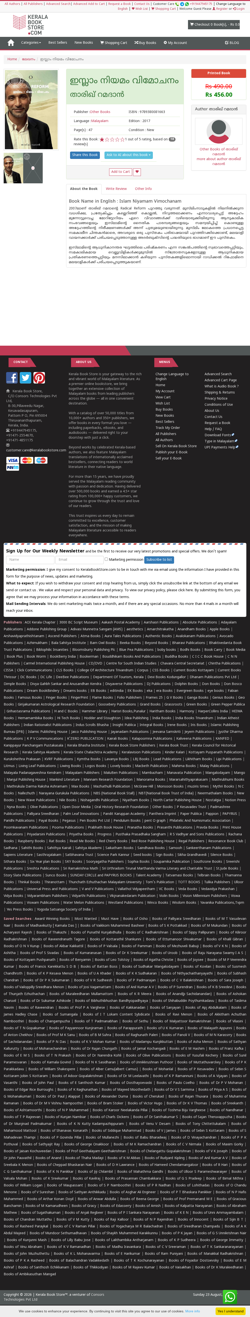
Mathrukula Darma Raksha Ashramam (37, 787)
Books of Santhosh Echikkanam (43, 1267)
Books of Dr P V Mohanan (221, 1083)
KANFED (222, 739)
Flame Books (102, 698)
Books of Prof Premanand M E (187, 1199)
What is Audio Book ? (222, 386)
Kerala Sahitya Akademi (41, 752)
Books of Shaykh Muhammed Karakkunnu (124, 1233)
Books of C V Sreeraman (166, 1247)
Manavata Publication (184, 773)
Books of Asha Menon (195, 1042)
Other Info (143, 189)
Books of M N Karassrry (213, 1035)
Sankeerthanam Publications (208, 848)
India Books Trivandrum (194, 718)
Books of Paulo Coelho (175, 1083)
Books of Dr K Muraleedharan (219, 1267)
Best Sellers (57, 43)
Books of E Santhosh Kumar (81, 1083)
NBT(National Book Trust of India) (166, 793)
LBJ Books (141, 759)
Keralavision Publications (141, 752)
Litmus (9, 766)
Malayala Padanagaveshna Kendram (32, 773)
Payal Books (48, 821)
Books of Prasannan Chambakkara (133, 1179)
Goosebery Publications (117, 705)
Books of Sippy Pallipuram (194, 933)
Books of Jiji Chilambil (95, 1172)
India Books (161, 718)
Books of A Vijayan (212, 1076)
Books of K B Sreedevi (214, 987)
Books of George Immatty (221, 1240)
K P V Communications (45, 739)
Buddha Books (176, 657)
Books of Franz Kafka (226, 1049)
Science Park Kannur (113, 855)
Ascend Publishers (62, 636)
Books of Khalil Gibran (225, 939)
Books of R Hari (215, 1165)
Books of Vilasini (229, 1021)
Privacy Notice (216, 399)
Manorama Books (150, 780)
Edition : (139, 121)
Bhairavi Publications (188, 643)
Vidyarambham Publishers (47, 896)
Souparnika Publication (172, 862)
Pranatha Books (140, 828)
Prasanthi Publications (174, 828)
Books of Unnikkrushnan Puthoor (146, 1062)
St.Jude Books (227, 869)
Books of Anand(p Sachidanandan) (184, 994)
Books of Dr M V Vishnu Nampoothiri (53, 1103)
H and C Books (66, 711)
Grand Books (150, 705)
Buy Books (147, 43)
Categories (30, 43)
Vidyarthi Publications (89, 896)
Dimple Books (15, 684)
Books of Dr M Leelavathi (128, 1076)
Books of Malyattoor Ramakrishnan (182, 1021)
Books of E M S (17, 1056)
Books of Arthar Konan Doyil (50, 1199)
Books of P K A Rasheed (24, 1261)
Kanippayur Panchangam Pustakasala (33, 746)
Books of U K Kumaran (165, 1028)
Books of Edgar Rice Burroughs (28, 1090)
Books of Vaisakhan (175, 1267)
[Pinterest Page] (39, 383)
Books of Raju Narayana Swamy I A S (212, 953)
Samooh (175, 848)
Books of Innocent (193, 1220)
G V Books (175, 698)
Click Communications (34, 670)
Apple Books (220, 629)
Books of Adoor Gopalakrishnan (77, 1076)
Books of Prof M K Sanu (55, 1035)
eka (149, 691)
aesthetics (134, 629)
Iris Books (199, 725)
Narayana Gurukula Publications (64, 793)
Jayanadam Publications (130, 732)
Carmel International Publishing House (54, 664)
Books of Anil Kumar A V (134, 987)
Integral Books (151, 725)
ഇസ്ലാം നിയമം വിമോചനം (124, 81)
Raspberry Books (31, 841)
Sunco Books (55, 875)
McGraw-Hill (143, 787)
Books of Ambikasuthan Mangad (30, 1274)
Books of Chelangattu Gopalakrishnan (160, 1151)
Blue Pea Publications (136, 650)
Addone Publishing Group (47, 629)
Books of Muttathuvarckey (198, 1062)
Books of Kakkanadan (127, 1008)
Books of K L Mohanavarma (77, 1254)
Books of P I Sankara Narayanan (133, 1213)
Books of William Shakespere (51, 1069)
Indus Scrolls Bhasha (92, 725)
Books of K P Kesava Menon (50, 974)
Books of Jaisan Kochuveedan (27, 1151)
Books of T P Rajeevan (22, 1117)
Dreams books (75, 691)
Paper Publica (191, 814)
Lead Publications (167, 759)
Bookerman (89, 657)
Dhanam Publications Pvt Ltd (213, 677)
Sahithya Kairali (59, 848)
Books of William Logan (23, 1185)
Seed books (142, 855)
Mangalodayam (217, 773)
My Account (177, 43)
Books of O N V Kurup (21, 946)
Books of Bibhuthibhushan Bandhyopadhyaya (111, 1001)
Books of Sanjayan (165, 1008)
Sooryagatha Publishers (105, 862)
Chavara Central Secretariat (182, 664)
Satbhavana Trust (79, 855)
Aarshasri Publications (161, 623)
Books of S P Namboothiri (109, 1185)
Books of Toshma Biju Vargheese (179, 1110)
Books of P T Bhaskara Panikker (185, 1192)
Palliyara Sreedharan (43, 814)
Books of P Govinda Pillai (60, 1138)
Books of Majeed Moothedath (126, 1090)
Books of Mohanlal (157, 1069)
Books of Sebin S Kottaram (202, 1131)
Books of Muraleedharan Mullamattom (81, 994)
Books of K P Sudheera (177, 1240)
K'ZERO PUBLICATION (85, 739)
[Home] (11, 43)
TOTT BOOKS (189, 882)
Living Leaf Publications (37, 766)
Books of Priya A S (213, 1090)
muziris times (198, 787)
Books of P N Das (51, 1042)
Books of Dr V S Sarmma (174, 1090)
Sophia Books (139, 862)
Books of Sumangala (60, 1015)
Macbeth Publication (151, 766)
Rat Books (57, 841)
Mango (239, 773)
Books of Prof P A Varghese (82, 1008)
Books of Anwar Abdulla (97, 1199)
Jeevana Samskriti (167, 732)
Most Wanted (85, 919)
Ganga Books (197, 698)
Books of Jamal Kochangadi (143, 1049)
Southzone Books (208, 862)
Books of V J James (160, 1131)
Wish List (141, 9)
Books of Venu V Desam (149, 1124)
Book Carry (213, 650)
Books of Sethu (135, 1021)
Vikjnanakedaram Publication (132, 896)
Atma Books (91, 636)
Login (240, 9)
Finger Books (56, 698)
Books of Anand (48, 1158)
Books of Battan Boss (99, 967)
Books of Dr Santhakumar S (155, 1117)
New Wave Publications (36, 800)
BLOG (234, 43)
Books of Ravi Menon (173, 1015)
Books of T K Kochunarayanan (139, 1261)
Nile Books (67, 800)
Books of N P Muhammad (67, 1110)
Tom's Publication (160, 882)
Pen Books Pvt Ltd (95, 821)
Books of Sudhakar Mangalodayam (150, 967)
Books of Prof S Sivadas (39, 953)
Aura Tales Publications (122, 636)
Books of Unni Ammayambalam (218, 1213)
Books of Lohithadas (193, 1185)
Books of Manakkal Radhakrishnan (215, 1254)
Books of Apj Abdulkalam (206, 1008)
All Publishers (33, 4)
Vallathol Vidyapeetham (136, 889)
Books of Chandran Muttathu (28, 1220)
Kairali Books (117, 739)
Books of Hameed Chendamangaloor (168, 1165)
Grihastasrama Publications (28, 711)
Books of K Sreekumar (49, 1179)
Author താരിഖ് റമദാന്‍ (216, 109)
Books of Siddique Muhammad (116, 1131)
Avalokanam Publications (196, 636)
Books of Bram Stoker (105, 1103)
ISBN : (147, 112)
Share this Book (85, 155)
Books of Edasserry (115, 1206)
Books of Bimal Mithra (224, 1179)
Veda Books (187, 889)
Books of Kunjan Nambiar (65, 1117)
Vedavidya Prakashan (218, 889)
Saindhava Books (151, 848)
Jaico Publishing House (89, 732)
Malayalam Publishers (82, 773)
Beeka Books (130, 643)
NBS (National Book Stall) (114, 793)
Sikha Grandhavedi (192, 855)
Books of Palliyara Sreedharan (176, 919)
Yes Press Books (20, 910)
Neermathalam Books (215, 793)
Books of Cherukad (148, 1097)
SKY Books (73, 862)
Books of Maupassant (65, 1185)
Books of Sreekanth (227, 1103)
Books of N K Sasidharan (95, 1062)
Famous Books (30, 698)
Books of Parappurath (125, 1028)
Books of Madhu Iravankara (118, 1247)
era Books (164, 691)
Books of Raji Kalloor (111, 1220)
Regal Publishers (191, 841)
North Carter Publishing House (177, 800)
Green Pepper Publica (228, 705)
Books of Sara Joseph (225, 980)
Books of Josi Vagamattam (89, 987)
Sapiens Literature (18, 855)
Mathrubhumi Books (228, 780)
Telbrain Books (209, 875)
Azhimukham (37, 643)
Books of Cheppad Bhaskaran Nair (64, 1165)
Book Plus (15, 657)
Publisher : (92, 112)
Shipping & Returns (220, 393)
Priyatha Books (81, 834)
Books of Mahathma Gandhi (140, 1172)
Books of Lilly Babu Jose (71, 1240)
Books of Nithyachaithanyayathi (187, 974)
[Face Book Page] (12, 383)
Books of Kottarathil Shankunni (115, 939)
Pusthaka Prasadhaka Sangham (140, 834)
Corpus (142, 670)
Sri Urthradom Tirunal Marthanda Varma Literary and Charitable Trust (157, 869)
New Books (83, 43)
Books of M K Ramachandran (138, 1144)
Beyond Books (156, 643)
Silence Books (221, 855)
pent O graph (155, 821)
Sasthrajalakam (49, 855)
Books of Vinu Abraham (23, 1247)
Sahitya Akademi (88, 848)
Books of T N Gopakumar (24, 1028)
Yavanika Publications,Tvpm (222, 903)
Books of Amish (148, 1206)
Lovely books (120, 766)
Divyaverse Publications (124, 684)
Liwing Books (70, 766)
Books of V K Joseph (211, 1151)
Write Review (116, 189)
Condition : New (141, 130)
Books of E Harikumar (122, 1254)
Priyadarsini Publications (46, 834)
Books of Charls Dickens (109, 1117)
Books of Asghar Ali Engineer (133, 1192)
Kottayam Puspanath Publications (215, 752)
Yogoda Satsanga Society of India (64, 910)
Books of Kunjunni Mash (27, 1240)
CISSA (8, 670)
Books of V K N (215, 946)
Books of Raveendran (36, 1008)
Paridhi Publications (19, 821)
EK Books (135, 691)
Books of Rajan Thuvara (188, 1097)
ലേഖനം (28, 59)
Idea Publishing (136, 718)
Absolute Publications (200, 623)
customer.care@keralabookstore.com (36, 450)
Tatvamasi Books (179, 875)
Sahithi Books (32, 848)
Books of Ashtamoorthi (23, 1110)
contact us (28, 590)
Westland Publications (126, 903)
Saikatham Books (119, 848)
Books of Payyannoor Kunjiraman (76, 1028)
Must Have (110, 919)
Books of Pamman (137, 946)
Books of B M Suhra (95, 1035)
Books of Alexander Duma (106, 1097)
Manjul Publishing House (26, 780)
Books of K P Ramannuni (173, 1076)
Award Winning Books (52, 919)
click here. (186, 590)
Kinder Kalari (175, 752)
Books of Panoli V (176, 1035)
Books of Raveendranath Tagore (58, 939)
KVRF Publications (58, 759)
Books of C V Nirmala (183, 1144)
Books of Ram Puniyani (164, 1254)
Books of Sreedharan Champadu (193, 1226)
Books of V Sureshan (37, 1192)
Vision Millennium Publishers (205, 896)
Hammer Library (94, 711)
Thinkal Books (29, 882)
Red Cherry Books (113, 841)
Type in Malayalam (219, 441)
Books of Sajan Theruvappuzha (207, 1117)
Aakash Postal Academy (121, 623)
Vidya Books (13, 896)
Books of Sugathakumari (41, 1213)
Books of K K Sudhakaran (136, 974)
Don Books (211, 684)
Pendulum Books (127, 821)
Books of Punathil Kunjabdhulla (96, 933)
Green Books (196, 705)
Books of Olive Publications (148, 1056)
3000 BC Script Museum (78, 623)
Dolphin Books (186, 684)
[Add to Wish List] (137, 172)
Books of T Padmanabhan (95, 1021)
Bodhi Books (190, 650)
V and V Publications (98, 889)
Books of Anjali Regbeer (84, 1213)
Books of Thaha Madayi (84, 1158)
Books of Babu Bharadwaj (145, 1138)
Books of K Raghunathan (77, 1090)
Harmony (186, 711)
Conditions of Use (219, 405)
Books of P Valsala (102, 946)
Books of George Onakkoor (86, 1144)
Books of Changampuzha (49, 1021)
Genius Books (223, 698)
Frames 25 (154, 698)
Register (221, 9)
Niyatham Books (135, 800)
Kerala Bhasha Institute (86, 746)
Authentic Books (158, 636)
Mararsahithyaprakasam (188, 780)
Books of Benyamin (75, 960)
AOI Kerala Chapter (40, 623)
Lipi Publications (229, 759)
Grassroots (173, 705)
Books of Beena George (139, 1199)
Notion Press (235, 800)
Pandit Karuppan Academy (124, 814)
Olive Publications (44, 807)
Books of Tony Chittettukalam (201, 1124)
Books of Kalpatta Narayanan (188, 1206)
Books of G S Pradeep (184, 1179)
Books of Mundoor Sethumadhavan (58, 1233)
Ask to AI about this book (128, 155)
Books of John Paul (38, 1083)
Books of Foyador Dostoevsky (194, 1261)
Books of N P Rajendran (153, 1220)
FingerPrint (79, 698)
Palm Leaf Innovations (81, 814)
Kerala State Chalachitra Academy (90, 752)
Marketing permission (125, 560)
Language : (91, 121)
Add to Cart (120, 172)
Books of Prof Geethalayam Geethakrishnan (90, 1151)
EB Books (98, 691)
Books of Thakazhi (51, 933)
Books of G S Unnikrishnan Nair (221, 1233)
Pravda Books (207, 828)
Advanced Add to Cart (89, 4)
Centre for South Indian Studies (131, 664)
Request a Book (119, 4)
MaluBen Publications (121, 773)
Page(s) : (83, 130)
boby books (166, 650)
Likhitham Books (198, 759)
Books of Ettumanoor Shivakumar (174, 939)
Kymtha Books (89, 759)
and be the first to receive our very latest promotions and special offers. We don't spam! (116, 551)
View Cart (163, 397)
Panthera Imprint (162, 814)
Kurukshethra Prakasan (22, 759)
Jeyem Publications (200, 732)
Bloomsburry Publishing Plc (93, 650)
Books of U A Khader (94, 974)
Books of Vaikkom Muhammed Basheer (112, 926)
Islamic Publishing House (47, 732)
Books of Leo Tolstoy (112, 960)
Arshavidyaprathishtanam (24, 636)
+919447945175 (201, 4)
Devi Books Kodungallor (166, 677)
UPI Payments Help (220, 448)
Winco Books (157, 903)
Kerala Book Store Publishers (132, 746)
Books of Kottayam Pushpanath (29, 960)
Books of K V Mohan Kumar (92, 1042)
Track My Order (168, 428)
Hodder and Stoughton (102, 718)
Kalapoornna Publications (152, 739)
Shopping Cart (165, 9)
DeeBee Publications (72, 677)
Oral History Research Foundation (121, 807)
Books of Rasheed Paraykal (26, 1226)
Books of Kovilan (197, 967)
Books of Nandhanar (226, 1110)
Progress (104, 834)
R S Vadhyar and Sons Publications (197, 834)
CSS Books (161, 670)
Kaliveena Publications (194, 739)
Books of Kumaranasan (82, 953)
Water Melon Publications (83, 903)
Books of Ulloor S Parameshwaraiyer (197, 1172)
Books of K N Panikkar (54, 1172)
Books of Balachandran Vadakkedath (79, 1261)
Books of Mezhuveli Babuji (177, 946)
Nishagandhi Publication (99, 800)
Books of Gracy (84, 1206)
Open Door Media (76, 807)
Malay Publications (214, 766)
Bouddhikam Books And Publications (131, 657)
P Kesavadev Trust (191, 807)
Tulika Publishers (217, 882)
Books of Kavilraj (86, 1179)
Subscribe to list (159, 560)
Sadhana (10, 848)
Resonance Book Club (225, 841)
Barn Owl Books (103, 643)
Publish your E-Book (172, 452)
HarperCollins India (213, 711)
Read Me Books (82, 841)
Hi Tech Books (68, 718)
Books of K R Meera (134, 994)
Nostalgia (213, 800)
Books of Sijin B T (228, 1220)
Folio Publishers (129, 698)
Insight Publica (124, 725)
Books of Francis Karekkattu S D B (47, 967)
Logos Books (95, 766)
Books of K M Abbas (123, 1158)
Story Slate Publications (23, 875)
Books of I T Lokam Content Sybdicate (116, 1015)
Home (12, 59)
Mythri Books (223, 787)
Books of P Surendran (175, 987)
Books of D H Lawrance (115, 1165)
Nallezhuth (26, 793)
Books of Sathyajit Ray (41, 1144)
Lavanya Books (116, 759)
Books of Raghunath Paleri (136, 1035)
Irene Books (177, 725)
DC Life (46, 677)
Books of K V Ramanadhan (69, 1247)
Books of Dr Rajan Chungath (94, 1049)
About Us (212, 411)
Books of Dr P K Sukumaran (46, 980)
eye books (216, 691)
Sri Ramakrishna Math (80, 869)
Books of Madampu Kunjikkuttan (146, 1042)
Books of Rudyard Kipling (165, 1158)
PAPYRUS (229, 814)
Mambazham (152, 773)
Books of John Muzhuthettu (26, 1254)
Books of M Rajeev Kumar (133, 1267)
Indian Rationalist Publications (48, 725)
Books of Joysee (190, 960)
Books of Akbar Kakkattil (63, 946)
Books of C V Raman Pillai (74, 1226)
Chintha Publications (224, 664)
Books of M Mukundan (209, 926)
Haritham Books (162, 711)
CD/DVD (95, 664)
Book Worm (36, 657)
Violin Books (169, 896)
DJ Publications (159, 684)
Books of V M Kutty (72, 1220)
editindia (117, 691)
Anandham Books (191, 629)
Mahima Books (184, 766)
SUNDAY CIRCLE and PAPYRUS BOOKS (101, 875)
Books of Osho (135, 919)
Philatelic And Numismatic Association (199, 821)
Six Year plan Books (45, 862)
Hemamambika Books (35, 718)
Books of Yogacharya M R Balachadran (131, 1226)
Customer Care (182, 4)
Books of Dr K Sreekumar (126, 953)
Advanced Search (58, 4)
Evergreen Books (190, 691)
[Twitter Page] (26, 383)
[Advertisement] (125, 302)
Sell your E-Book (169, 458)
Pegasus (69, 821)
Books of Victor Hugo (145, 1103)
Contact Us (141, 4)
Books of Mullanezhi (102, 1138)
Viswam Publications (43, 903)
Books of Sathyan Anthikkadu (82, 1192)
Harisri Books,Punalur (128, 711)
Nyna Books (16, 807)
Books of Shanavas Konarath (64, 1131)
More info (192, 1311)
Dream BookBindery (43, 691)
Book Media (235, 650)
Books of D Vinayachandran (193, 1138)
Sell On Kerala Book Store (176, 446)
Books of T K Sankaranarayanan (216, 1247)
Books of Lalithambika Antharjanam (124, 1240)
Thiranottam (54, 882)
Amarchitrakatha (160, 629)
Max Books (80, 787)
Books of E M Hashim (186, 1049)
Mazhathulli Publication (111, 787)
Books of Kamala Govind (51, 1062)
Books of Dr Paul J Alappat (58, 1097)
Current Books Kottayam (194, 670)
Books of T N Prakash (52, 1056)
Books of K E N (176, 1213)
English (123, 9)
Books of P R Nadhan (153, 1185)
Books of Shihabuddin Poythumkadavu (183, 1001)
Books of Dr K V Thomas (187, 1103)
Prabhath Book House (105, 828)
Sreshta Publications (43, 869)
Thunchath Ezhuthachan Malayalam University (105, 882)
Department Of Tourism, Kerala (118, 677)
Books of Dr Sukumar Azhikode (45, 1001)
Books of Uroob (165, 953)
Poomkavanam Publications (26, 828)
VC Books (166, 889)
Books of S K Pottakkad (167, 926)
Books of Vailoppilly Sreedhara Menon (34, 987)
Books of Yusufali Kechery (197, 1056)
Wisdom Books (184, 903)
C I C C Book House (208, 657)
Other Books (162, 807)
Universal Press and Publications (52, 889)
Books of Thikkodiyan (90, 1267)
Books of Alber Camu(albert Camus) (109, 1069)
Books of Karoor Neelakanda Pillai (120, 1110)
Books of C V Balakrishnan (181, 980)
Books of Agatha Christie (153, 960)
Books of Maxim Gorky (224, 1144)
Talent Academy (148, 875)
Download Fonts (218, 435)
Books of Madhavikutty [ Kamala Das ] (45, 926)
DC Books (28, 677)
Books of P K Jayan (177, 1233)
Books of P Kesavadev (195, 1069)
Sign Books (165, 855)
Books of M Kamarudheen (46, 1206)
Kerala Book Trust (173, 746)
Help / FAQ (213, 429)
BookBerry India (63, 657)
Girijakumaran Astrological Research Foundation (56, 705)
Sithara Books (15, 862)
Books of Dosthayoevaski (131, 1083)
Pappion (212, 814)
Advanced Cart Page (221, 380)
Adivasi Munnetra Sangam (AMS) (97, 629)
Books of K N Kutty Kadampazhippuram (90, 1124)
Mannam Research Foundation (108, 780)
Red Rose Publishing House (153, 841)
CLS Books (64, 670)
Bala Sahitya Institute (68, 643)
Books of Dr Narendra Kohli (98, 1056)
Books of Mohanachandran (45, 1049)
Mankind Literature (64, 780)
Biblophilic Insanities (52, 650)
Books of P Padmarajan (136, 980)
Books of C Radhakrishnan (147, 933)
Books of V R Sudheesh (93, 980)
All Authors (12, 4)
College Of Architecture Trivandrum (105, 670)
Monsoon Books (170, 787)
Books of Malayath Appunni (210, 1028)
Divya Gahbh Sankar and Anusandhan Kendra (65, 684)
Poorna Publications (68, 828)
